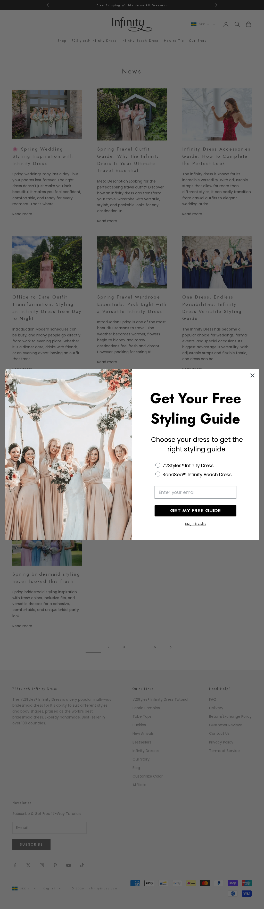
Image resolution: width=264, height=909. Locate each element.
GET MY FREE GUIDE (195, 510)
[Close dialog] (252, 375)
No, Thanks (195, 524)
